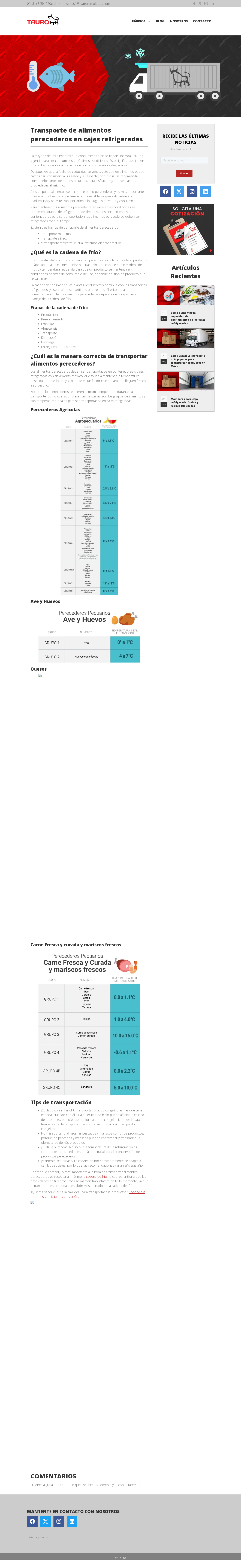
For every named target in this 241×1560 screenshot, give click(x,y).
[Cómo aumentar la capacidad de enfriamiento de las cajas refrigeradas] (185, 307)
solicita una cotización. (63, 1196)
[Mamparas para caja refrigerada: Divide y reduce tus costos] (185, 391)
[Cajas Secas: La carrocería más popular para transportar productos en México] (185, 350)
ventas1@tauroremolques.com (87, 3)
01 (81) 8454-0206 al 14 (44, 3)
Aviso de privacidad (39, 1537)
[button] (149, 21)
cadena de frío (96, 1176)
